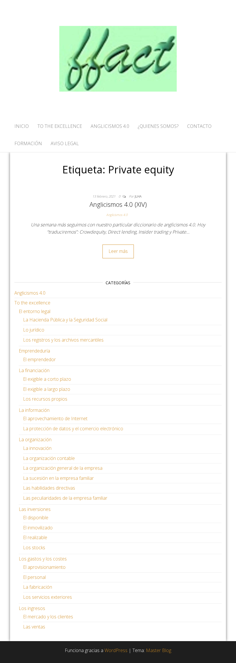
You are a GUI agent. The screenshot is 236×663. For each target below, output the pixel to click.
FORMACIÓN (28, 143)
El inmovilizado (38, 527)
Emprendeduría (34, 351)
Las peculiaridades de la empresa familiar (65, 498)
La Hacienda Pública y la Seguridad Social (65, 320)
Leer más (118, 251)
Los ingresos (32, 608)
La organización (35, 439)
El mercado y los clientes (48, 616)
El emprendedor (39, 359)
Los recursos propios (45, 399)
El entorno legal (34, 311)
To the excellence (32, 303)
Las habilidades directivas (49, 488)
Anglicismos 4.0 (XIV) (118, 204)
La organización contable (49, 458)
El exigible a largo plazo (46, 389)
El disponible (35, 517)
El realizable (35, 537)
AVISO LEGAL (65, 143)
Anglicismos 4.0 (116, 215)
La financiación (34, 370)
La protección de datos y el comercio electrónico (73, 428)
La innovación (37, 448)
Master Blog (158, 650)
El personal (34, 577)
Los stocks (34, 547)
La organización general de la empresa (62, 468)
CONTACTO (199, 126)
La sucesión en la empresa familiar (58, 478)
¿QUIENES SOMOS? (158, 126)
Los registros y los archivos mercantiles (63, 340)
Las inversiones (35, 509)
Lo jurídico (33, 330)
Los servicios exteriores (47, 597)
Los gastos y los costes (43, 559)
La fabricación (37, 587)
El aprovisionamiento (44, 567)
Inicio (21, 126)
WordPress (115, 650)
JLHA (138, 196)
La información (34, 410)
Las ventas (34, 627)
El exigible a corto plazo (47, 379)
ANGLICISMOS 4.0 (110, 126)
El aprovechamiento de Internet (55, 418)
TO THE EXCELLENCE (59, 126)
